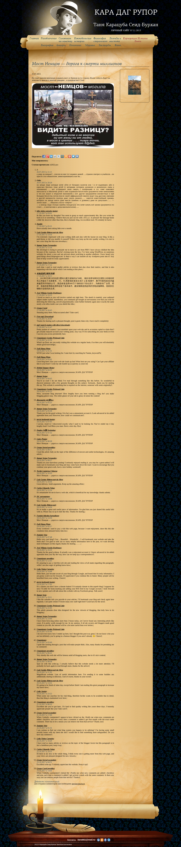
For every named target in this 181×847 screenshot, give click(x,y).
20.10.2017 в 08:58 (44, 661)
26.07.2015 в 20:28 (44, 183)
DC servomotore (43, 496)
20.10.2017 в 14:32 (44, 683)
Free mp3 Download (45, 316)
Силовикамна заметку (65, 40)
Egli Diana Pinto (43, 349)
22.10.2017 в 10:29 (44, 741)
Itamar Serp (41, 595)
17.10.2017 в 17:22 (44, 265)
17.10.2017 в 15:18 (44, 248)
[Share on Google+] (47, 156)
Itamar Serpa (42, 376)
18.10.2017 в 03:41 (44, 359)
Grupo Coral (42, 308)
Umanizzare (41, 640)
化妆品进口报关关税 (45, 273)
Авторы (61, 45)
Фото (118, 45)
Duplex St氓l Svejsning (46, 430)
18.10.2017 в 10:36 (44, 482)
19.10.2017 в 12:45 (44, 561)
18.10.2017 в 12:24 (44, 490)
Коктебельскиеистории (82, 40)
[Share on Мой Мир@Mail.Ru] (62, 156)
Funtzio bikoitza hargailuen (48, 516)
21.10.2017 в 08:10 (44, 704)
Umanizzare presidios (45, 558)
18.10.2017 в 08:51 (44, 450)
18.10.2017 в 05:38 (44, 411)
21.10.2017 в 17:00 (44, 715)
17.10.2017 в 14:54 (44, 235)
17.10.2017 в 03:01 (44, 213)
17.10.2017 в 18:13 (44, 276)
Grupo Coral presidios (46, 768)
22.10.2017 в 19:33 (44, 751)
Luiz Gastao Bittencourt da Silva (50, 480)
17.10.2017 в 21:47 (44, 327)
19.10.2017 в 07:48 (44, 537)
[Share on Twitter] (73, 156)
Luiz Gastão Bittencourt (46, 505)
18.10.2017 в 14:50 (44, 518)
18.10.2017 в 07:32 (44, 433)
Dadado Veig (42, 535)
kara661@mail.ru (86, 840)
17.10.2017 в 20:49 (44, 319)
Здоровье (90, 45)
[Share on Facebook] (43, 156)
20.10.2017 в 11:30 (44, 672)
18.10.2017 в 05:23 (44, 391)
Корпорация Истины (135, 40)
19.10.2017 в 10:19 (44, 550)
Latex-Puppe (42, 439)
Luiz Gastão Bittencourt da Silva (50, 232)
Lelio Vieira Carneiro (45, 569)
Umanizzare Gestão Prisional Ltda (50, 338)
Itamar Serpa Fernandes (47, 245)
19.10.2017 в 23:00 (44, 619)
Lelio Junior (42, 691)
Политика (75, 45)
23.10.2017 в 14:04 (44, 771)
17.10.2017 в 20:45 (44, 310)
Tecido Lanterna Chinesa (47, 471)
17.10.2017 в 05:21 (44, 226)
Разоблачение (49, 38)
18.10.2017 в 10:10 (44, 473)
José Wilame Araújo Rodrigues (49, 293)
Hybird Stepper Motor (45, 368)
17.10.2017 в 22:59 (44, 340)
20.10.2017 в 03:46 (44, 642)
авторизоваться (78, 784)
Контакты (71, 840)
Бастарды (105, 45)
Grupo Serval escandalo (46, 713)
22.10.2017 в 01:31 (44, 728)
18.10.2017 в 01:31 (44, 351)
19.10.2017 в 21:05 (44, 608)
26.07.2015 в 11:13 (44, 172)
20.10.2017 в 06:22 (44, 653)
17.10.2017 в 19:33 (44, 295)
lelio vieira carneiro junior (47, 211)
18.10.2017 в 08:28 (44, 441)
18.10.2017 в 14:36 (44, 507)
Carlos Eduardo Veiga (46, 488)
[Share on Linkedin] (51, 156)
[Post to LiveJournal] (58, 156)
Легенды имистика (115, 40)
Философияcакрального (100, 40)
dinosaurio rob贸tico (45, 400)
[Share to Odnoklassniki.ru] (66, 156)
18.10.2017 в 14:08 (44, 499)
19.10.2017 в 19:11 (44, 597)
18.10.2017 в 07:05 (44, 422)
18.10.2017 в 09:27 (44, 460)
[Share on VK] (77, 156)
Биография (47, 45)
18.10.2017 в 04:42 (44, 378)
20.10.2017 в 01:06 (44, 631)
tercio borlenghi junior (46, 419)
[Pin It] (69, 156)
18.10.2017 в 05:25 (44, 402)
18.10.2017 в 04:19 (44, 370)
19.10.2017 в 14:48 (44, 571)
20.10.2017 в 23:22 (44, 694)
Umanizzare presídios (45, 702)
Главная (34, 38)
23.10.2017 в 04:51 (44, 762)
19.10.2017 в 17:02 (44, 584)
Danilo (39, 224)
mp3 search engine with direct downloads (53, 325)
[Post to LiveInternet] (54, 156)
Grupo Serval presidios (46, 447)
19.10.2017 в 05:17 (44, 526)
